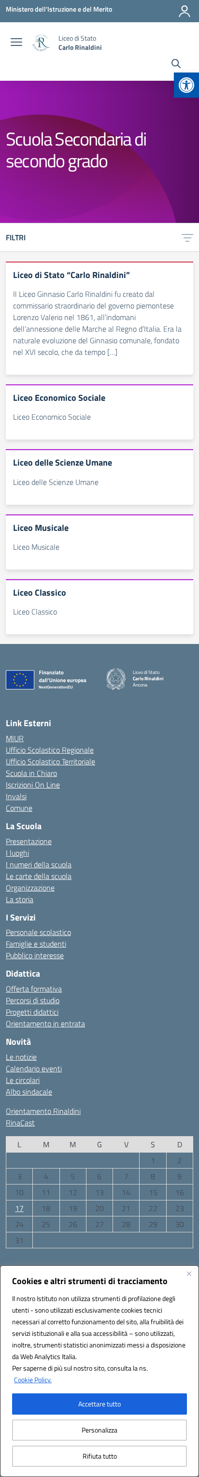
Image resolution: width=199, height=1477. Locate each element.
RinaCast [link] (20, 1122)
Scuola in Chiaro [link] (31, 773)
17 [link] (19, 1208)
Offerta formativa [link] (34, 988)
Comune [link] (19, 808)
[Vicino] (189, 1273)
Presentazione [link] (29, 841)
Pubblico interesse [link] (35, 955)
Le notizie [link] (21, 1057)
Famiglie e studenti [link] (36, 944)
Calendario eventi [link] (34, 1068)
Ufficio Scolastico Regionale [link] (50, 750)
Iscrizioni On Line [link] (33, 784)
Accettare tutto (99, 1404)
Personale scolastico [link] (38, 932)
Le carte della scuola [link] (38, 876)
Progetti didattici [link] (32, 1012)
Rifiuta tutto (100, 1456)
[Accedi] (184, 11)
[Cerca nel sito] (176, 64)
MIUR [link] (15, 738)
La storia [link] (19, 899)
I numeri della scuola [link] (38, 864)
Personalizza (99, 1430)
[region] (99, 1371)
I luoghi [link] (17, 853)
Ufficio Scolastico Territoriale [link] (50, 761)
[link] (186, 85)
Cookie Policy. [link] (33, 1380)
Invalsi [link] (16, 796)
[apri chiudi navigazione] (16, 43)
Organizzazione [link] (30, 887)
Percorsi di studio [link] (32, 1000)
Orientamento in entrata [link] (45, 1023)
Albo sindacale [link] (29, 1091)
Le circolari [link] (23, 1080)
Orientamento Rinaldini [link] (43, 1111)
